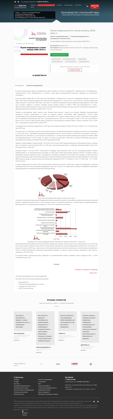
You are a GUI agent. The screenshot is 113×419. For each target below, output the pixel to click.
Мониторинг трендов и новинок (48, 394)
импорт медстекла (57, 61)
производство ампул (69, 59)
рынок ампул (82, 59)
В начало (56, 264)
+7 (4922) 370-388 (41, 2)
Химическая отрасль (44, 390)
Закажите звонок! (75, 70)
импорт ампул (56, 59)
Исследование (19, 85)
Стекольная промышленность (47, 388)
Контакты (78, 5)
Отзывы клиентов (56, 299)
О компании (68, 5)
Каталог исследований (46, 5)
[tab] (19, 85)
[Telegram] (15, 1)
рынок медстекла (84, 61)
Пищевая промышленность (22, 386)
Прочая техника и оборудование (24, 390)
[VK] (18, 1)
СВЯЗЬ (94, 6)
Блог (32, 7)
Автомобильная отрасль (21, 388)
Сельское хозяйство (44, 386)
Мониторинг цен (19, 394)
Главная (33, 5)
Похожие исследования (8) (34, 85)
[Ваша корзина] (88, 6)
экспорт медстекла (71, 61)
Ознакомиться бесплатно (60, 54)
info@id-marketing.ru (83, 381)
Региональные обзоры (21, 392)
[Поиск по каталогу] (98, 2)
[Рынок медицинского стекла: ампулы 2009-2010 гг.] (31, 53)
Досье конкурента (43, 392)
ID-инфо (59, 5)
